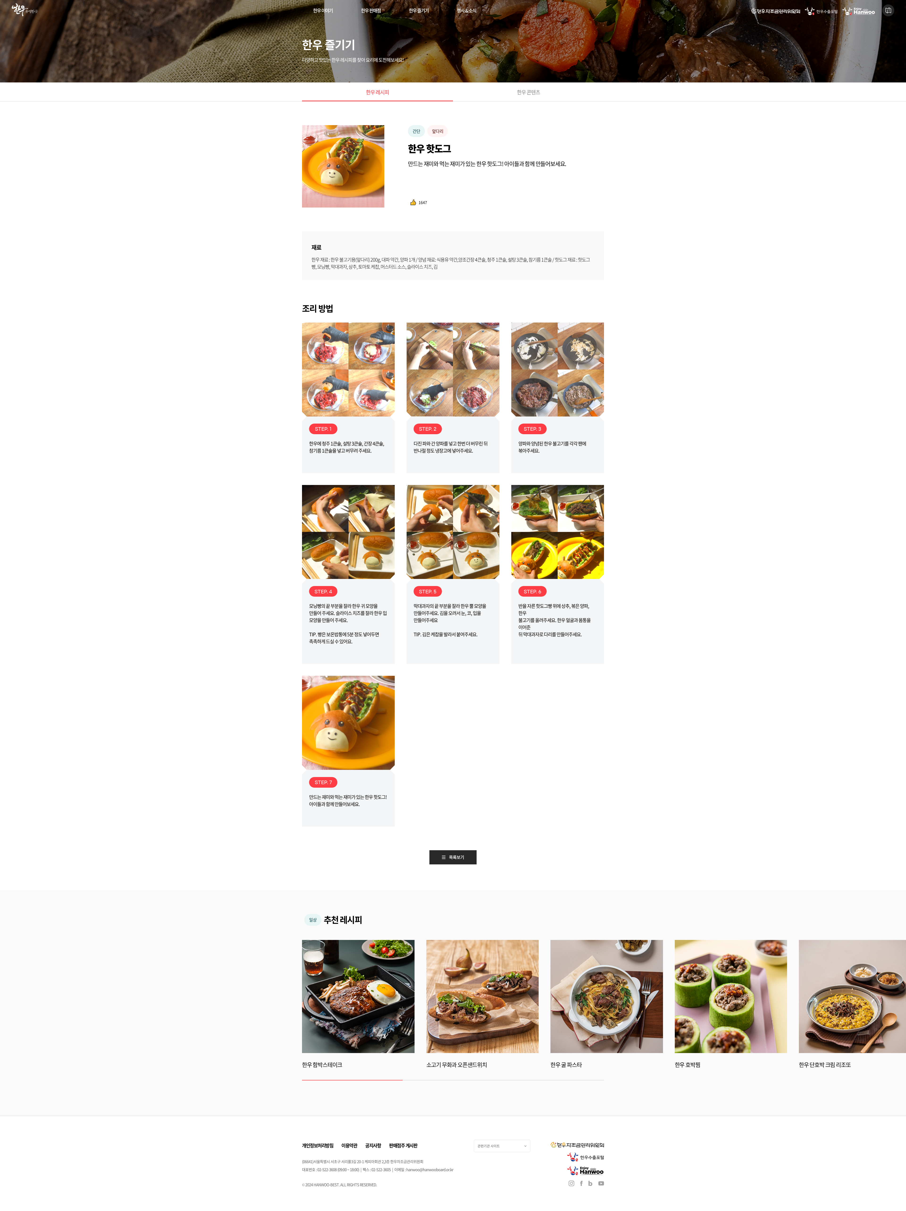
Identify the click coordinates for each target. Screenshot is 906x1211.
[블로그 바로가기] (590, 1184)
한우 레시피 (377, 92)
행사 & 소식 (466, 10)
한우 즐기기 (418, 10)
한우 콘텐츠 (528, 92)
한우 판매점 (371, 10)
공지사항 (373, 1145)
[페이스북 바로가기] (581, 1184)
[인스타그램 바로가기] (571, 1184)
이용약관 (349, 1145)
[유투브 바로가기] (601, 1184)
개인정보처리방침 (317, 1145)
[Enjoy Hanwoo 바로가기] (858, 11)
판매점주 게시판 (403, 1145)
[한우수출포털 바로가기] (821, 11)
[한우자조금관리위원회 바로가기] (775, 11)
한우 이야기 (323, 10)
